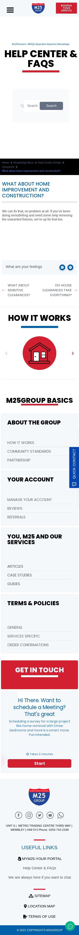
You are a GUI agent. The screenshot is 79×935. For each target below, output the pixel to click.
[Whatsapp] (60, 815)
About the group (34, 423)
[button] (6, 353)
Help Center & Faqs (49, 162)
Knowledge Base (24, 162)
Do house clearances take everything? (57, 290)
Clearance (8, 167)
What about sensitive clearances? (19, 290)
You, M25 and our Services (34, 539)
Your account (30, 480)
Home (5, 162)
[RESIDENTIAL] (39, 353)
